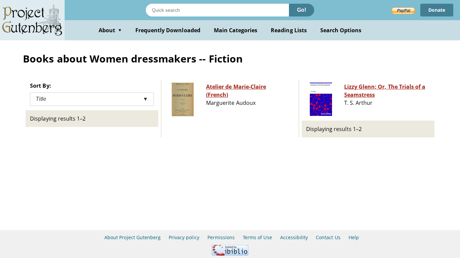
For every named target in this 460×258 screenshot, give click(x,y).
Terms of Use (257, 237)
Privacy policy (184, 237)
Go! (301, 10)
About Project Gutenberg (132, 237)
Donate (436, 10)
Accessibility (294, 237)
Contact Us (328, 237)
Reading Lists (289, 30)
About (110, 30)
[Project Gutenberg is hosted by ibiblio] (230, 254)
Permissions (221, 237)
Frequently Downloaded (167, 30)
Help (354, 237)
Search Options (341, 30)
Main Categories (236, 30)
